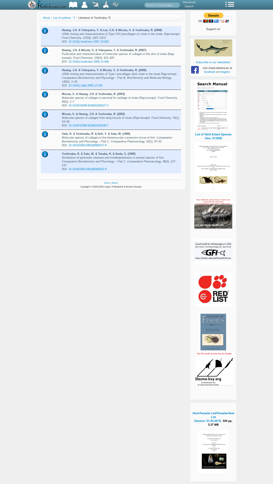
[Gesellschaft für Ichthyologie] (213, 251)
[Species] (95, 5)
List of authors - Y (64, 18)
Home (46, 18)
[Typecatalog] (105, 5)
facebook (209, 72)
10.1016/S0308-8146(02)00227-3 (88, 105)
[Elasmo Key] (215, 368)
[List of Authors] (84, 5)
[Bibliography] (73, 5)
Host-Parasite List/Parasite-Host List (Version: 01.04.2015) (213, 417)
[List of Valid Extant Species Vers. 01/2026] (213, 167)
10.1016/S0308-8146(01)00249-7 (88, 125)
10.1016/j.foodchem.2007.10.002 (88, 41)
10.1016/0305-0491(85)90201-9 (87, 169)
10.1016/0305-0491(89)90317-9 (87, 145)
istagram (224, 72)
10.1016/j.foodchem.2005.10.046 (88, 61)
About (115, 182)
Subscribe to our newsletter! (213, 62)
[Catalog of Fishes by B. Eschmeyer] (213, 332)
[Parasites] (115, 5)
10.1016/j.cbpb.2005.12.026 (85, 85)
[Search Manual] (213, 105)
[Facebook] (213, 47)
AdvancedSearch (189, 4)
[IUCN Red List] (213, 289)
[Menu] (230, 5)
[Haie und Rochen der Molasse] (213, 214)
